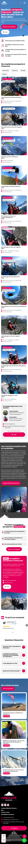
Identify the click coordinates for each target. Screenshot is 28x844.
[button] (20, 3)
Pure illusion (12, 839)
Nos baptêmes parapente (7, 814)
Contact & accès (5, 812)
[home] (4, 3)
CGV (10, 841)
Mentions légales (19, 839)
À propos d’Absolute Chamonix (9, 808)
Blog (2, 810)
